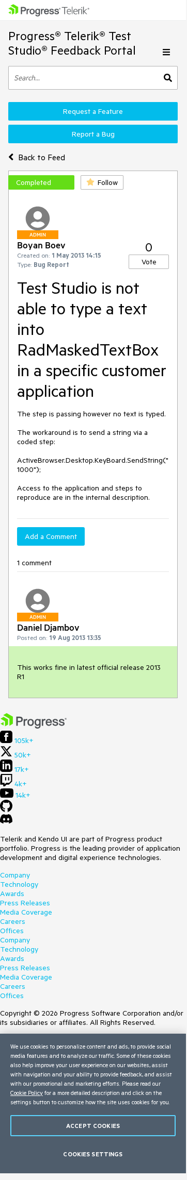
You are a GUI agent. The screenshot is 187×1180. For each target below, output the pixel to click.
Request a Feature (93, 111)
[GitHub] (6, 809)
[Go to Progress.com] (33, 726)
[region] (93, 1103)
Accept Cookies (93, 1126)
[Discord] (6, 821)
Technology (19, 884)
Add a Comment (51, 536)
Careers (12, 921)
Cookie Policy (26, 1093)
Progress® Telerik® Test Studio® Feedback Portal (72, 43)
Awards (12, 893)
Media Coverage (26, 912)
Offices (12, 930)
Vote (149, 261)
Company (15, 875)
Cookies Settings (92, 1154)
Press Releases (25, 902)
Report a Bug (93, 134)
